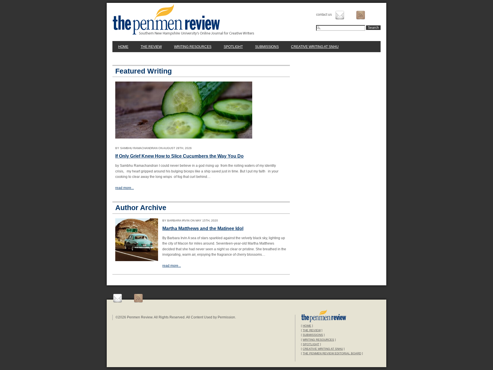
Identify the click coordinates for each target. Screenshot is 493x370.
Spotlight (233, 47)
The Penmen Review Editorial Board (332, 353)
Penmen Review (183, 20)
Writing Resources (192, 47)
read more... (124, 188)
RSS (360, 15)
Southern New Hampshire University (323, 317)
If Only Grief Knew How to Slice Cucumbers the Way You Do (179, 156)
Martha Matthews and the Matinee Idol (202, 228)
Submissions (267, 47)
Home (123, 47)
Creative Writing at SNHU (315, 47)
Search (373, 28)
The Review (151, 47)
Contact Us (340, 15)
